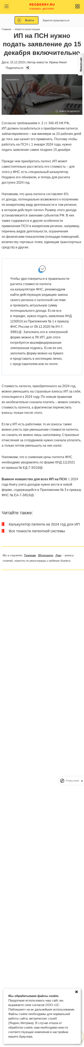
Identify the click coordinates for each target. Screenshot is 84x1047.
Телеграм (30, 555)
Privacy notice (72, 781)
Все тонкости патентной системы (37, 531)
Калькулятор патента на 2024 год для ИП (44, 524)
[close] (82, 780)
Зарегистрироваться (56, 20)
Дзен (58, 555)
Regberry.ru (42, 6)
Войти (29, 20)
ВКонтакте (45, 555)
